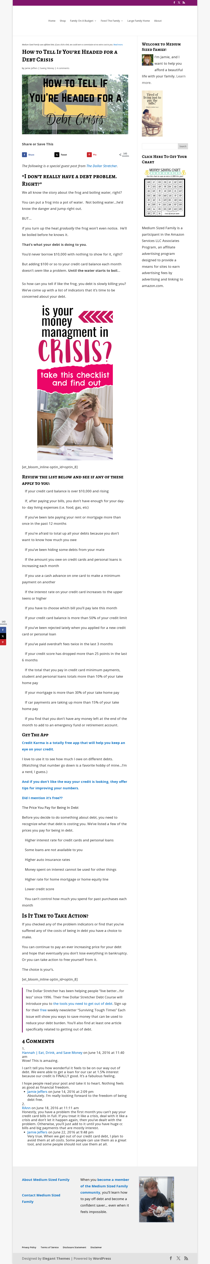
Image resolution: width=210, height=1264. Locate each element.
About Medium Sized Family (45, 1179)
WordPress (102, 1258)
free (43, 1010)
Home (51, 21)
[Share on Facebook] (3, 630)
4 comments (63, 68)
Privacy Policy (29, 1247)
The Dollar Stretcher (101, 165)
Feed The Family (110, 21)
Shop (63, 21)
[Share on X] (3, 636)
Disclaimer (96, 1247)
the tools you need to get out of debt (82, 1003)
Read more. (118, 44)
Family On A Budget (81, 21)
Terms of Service (50, 1247)
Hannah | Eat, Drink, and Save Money (52, 1052)
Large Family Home (138, 21)
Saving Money (47, 68)
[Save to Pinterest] (3, 642)
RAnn (26, 1107)
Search (183, 146)
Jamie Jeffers (31, 68)
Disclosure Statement (74, 1247)
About (158, 21)
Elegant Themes (56, 1258)
